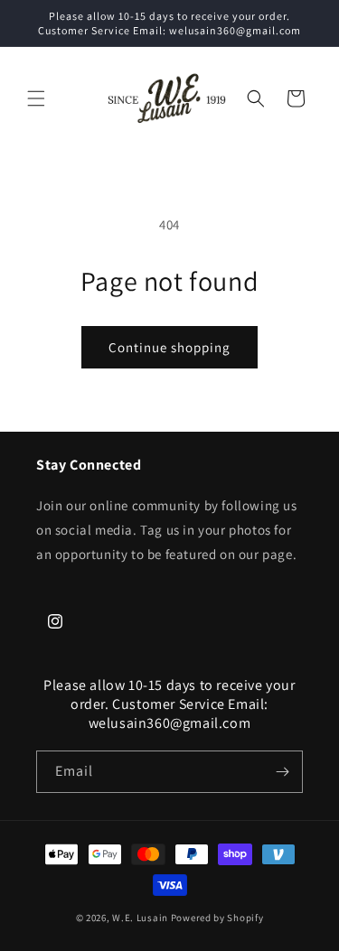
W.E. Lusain (141, 917)
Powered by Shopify (217, 917)
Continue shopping (169, 347)
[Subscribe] (282, 772)
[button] (36, 98)
